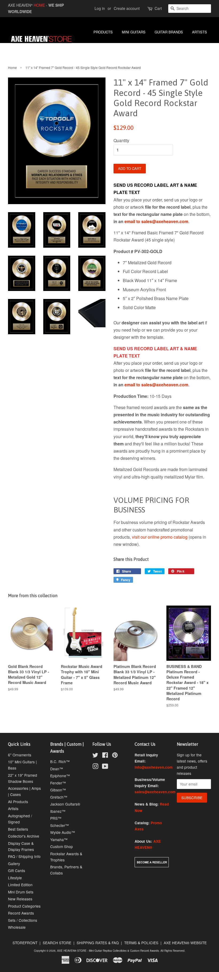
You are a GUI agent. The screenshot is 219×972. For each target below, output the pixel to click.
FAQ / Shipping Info (24, 856)
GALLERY (159, 45)
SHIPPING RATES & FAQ (98, 942)
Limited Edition (20, 884)
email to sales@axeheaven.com (156, 221)
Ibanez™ (57, 811)
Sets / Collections (22, 920)
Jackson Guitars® (65, 804)
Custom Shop (61, 846)
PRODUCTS (103, 31)
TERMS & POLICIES (141, 942)
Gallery (14, 863)
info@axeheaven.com (154, 767)
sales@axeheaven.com (155, 791)
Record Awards (21, 913)
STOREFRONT (25, 942)
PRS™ (55, 818)
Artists (13, 808)
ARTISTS (199, 31)
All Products (18, 801)
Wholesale (17, 927)
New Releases (20, 898)
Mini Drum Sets (20, 892)
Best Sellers (18, 829)
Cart (158, 8)
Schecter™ (59, 825)
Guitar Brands (169, 31)
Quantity (121, 140)
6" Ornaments (19, 754)
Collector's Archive (23, 836)
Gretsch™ (58, 797)
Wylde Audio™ (62, 832)
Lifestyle (15, 877)
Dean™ (56, 768)
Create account (127, 8)
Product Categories (24, 906)
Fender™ (58, 783)
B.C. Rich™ (60, 761)
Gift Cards (16, 870)
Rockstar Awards (194, 45)
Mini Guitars (134, 31)
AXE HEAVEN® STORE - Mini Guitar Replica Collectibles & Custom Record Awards (108, 950)
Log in (100, 8)
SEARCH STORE (57, 942)
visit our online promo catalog (159, 537)
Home (12, 67)
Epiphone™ (60, 775)
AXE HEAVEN (20, 5)
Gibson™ (58, 789)
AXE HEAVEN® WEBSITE (185, 942)
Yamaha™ (59, 839)
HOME (39, 5)
